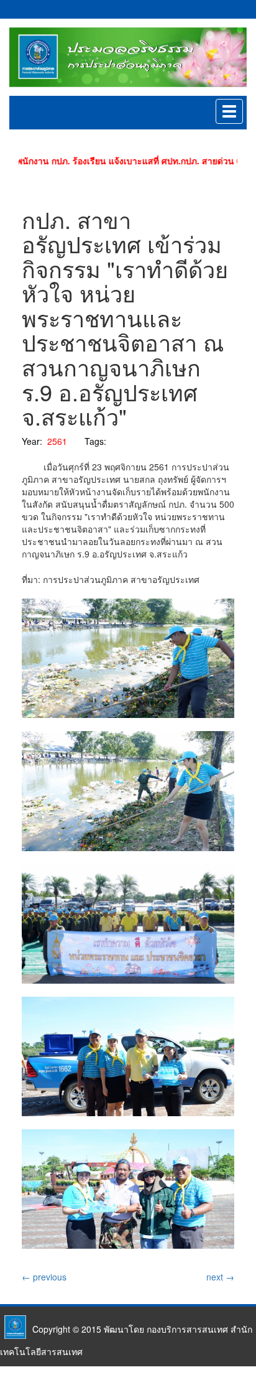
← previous (44, 1276)
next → (220, 1276)
